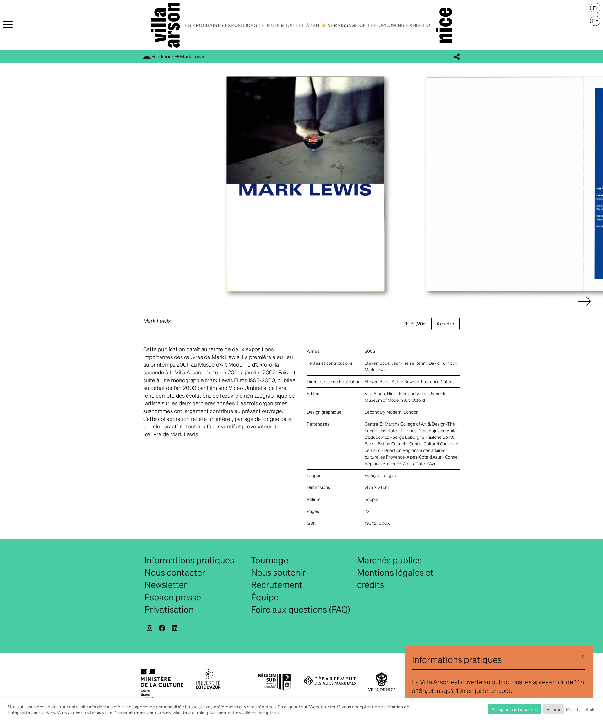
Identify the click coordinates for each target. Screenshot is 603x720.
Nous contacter (174, 572)
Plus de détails (580, 709)
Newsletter (165, 584)
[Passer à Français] (595, 8)
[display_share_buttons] (457, 57)
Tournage (269, 560)
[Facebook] (162, 628)
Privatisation (169, 609)
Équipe (265, 597)
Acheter (445, 323)
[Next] (584, 307)
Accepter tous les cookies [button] (515, 709)
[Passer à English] (595, 21)
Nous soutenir (278, 572)
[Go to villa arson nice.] (147, 56)
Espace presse (172, 597)
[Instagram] (149, 628)
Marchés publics (389, 560)
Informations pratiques (189, 560)
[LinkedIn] (174, 628)
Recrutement (276, 584)
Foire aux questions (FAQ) (300, 609)
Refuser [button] (554, 709)
